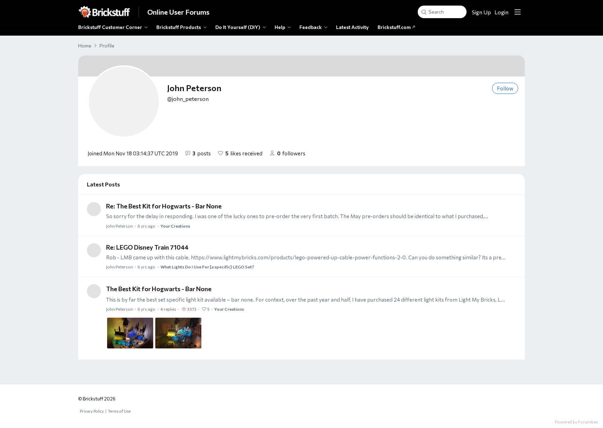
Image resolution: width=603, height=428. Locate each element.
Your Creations (175, 225)
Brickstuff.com (395, 27)
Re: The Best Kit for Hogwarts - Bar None (164, 206)
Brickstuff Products (178, 27)
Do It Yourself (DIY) (237, 27)
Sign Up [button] (481, 12)
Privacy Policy (92, 411)
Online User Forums (178, 12)
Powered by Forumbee (576, 421)
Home (84, 46)
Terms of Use (119, 411)
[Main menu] (517, 12)
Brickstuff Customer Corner (110, 27)
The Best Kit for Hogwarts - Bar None (158, 289)
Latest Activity (352, 27)
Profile (106, 46)
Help (280, 27)
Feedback (310, 27)
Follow (505, 88)
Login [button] (501, 12)
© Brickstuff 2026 (97, 398)
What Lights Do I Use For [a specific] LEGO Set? (207, 266)
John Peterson (119, 225)
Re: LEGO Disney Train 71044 (147, 247)
